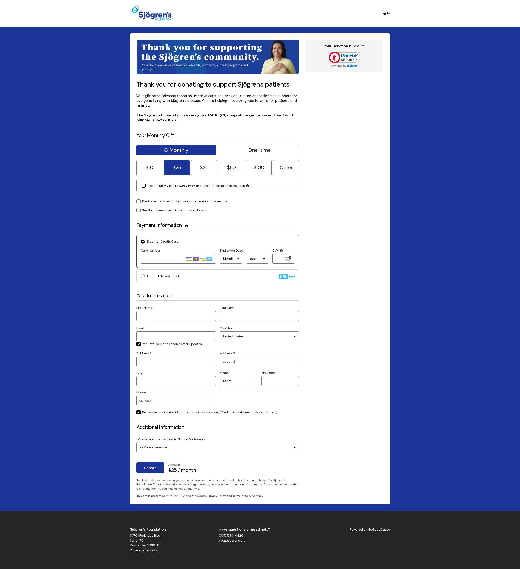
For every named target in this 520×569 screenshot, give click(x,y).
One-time (259, 150)
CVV (276, 250)
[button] (344, 59)
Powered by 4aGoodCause (370, 529)
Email (140, 328)
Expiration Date (231, 250)
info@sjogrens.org (232, 540)
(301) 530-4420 (231, 535)
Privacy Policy (217, 496)
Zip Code (268, 373)
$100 (258, 167)
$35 (204, 167)
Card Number (150, 250)
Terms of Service (244, 496)
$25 (176, 167)
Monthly (179, 150)
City (139, 373)
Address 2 (227, 353)
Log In (385, 13)
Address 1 (143, 353)
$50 (231, 167)
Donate (150, 467)
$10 (149, 167)
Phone (141, 392)
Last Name (227, 308)
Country (226, 328)
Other (286, 167)
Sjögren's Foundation (148, 529)
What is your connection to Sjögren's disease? (170, 439)
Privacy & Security (143, 550)
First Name (144, 308)
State (224, 373)
